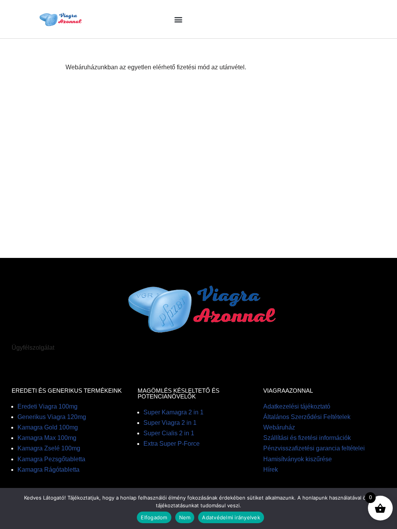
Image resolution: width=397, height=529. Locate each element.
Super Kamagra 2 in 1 (173, 412)
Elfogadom (154, 517)
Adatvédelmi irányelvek (231, 517)
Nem (185, 517)
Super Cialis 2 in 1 (168, 433)
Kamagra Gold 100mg (47, 427)
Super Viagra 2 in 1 (170, 422)
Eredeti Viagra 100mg (47, 406)
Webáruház (279, 427)
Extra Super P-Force (171, 443)
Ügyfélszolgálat (33, 347)
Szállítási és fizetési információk (307, 438)
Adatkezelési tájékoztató (296, 406)
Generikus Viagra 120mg (51, 417)
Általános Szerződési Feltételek (306, 417)
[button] (178, 19)
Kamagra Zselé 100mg (48, 448)
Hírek (270, 469)
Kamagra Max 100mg (46, 438)
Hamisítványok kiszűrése (297, 459)
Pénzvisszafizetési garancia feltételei (314, 448)
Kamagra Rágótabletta (48, 469)
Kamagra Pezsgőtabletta (51, 459)
